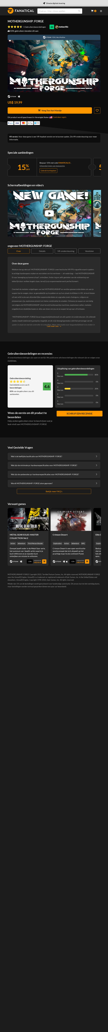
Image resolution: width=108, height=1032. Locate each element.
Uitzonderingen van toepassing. (52, 166)
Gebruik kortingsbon (48, 171)
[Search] (79, 11)
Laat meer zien (53, 326)
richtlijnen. (12, 360)
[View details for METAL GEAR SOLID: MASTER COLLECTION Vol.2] (28, 519)
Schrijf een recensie (79, 413)
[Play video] (49, 213)
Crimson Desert (60, 534)
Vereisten (89, 251)
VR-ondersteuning (65, 251)
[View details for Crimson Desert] (71, 519)
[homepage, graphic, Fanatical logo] (21, 11)
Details (42, 251)
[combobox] (62, 11)
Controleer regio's (59, 117)
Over (18, 251)
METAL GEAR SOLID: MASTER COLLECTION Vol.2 (24, 536)
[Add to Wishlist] (97, 110)
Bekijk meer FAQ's (54, 491)
